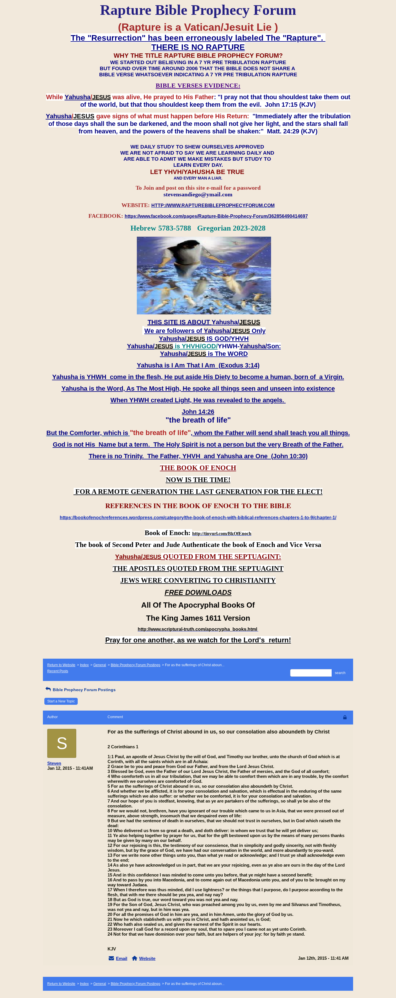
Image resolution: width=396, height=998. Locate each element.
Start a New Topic (61, 701)
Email (121, 958)
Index (84, 665)
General (99, 665)
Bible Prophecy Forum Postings (135, 665)
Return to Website (61, 665)
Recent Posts (57, 671)
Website (147, 958)
